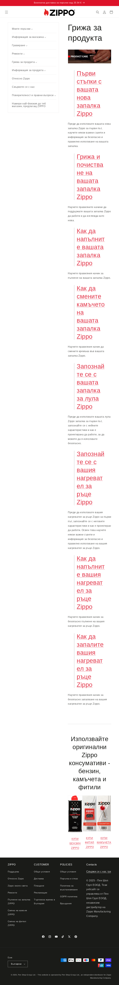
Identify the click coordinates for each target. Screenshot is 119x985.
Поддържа (13, 871)
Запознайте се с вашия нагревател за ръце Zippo (90, 477)
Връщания (66, 903)
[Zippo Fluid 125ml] (75, 832)
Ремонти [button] (17, 53)
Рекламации (40, 892)
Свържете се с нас (23, 87)
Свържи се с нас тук (98, 871)
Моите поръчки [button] (21, 28)
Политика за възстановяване (69, 887)
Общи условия (42, 871)
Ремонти (12, 892)
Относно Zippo (21, 78)
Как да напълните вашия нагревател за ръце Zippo (91, 582)
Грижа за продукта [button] (23, 62)
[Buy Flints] (104, 831)
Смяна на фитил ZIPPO (17, 923)
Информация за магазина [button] (28, 37)
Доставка (39, 878)
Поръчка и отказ (69, 878)
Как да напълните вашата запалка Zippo (91, 247)
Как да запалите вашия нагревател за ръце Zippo (90, 660)
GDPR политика (68, 896)
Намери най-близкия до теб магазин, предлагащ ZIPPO (29, 105)
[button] (6, 12)
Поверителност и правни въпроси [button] (33, 95)
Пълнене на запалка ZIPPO (19, 901)
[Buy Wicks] (89, 831)
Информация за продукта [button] (28, 70)
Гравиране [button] (19, 45)
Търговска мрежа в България (44, 901)
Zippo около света (18, 885)
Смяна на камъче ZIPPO (17, 912)
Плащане (39, 885)
